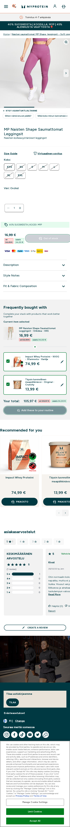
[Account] (55, 6)
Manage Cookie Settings (35, 802)
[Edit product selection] (62, 361)
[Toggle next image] (66, 73)
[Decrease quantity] (8, 208)
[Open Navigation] (6, 6)
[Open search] (14, 6)
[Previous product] (59, 513)
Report (52, 611)
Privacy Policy (22, 796)
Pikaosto (22, 501)
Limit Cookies (35, 811)
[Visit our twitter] (38, 734)
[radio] (9, 167)
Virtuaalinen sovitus (49, 153)
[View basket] (64, 6)
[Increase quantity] (20, 208)
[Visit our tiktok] (22, 734)
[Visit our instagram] (6, 734)
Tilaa (12, 702)
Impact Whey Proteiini (20, 477)
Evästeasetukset (14, 713)
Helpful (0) (57, 606)
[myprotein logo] (35, 6)
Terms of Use (40, 796)
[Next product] (65, 513)
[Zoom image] (66, 42)
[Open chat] (45, 734)
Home (6, 34)
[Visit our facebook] (14, 734)
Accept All (35, 821)
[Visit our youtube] (30, 734)
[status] (14, 208)
